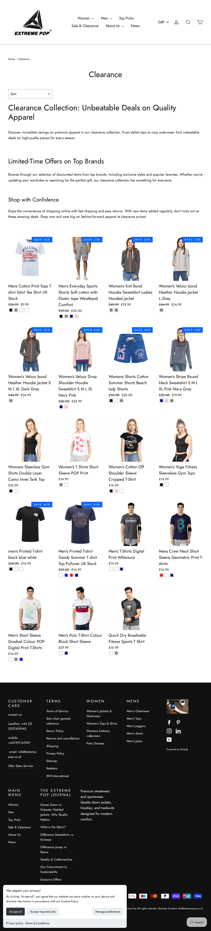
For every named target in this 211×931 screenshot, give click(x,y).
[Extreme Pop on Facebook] (169, 722)
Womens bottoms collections (98, 733)
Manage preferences (107, 912)
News (135, 26)
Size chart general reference (58, 721)
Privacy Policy (55, 753)
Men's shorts (135, 733)
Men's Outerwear (138, 711)
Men (105, 18)
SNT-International (57, 776)
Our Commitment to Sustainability (53, 869)
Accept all (15, 912)
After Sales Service (20, 766)
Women (84, 18)
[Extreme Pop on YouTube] (169, 739)
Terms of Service (57, 711)
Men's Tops (134, 718)
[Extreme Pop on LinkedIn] (178, 730)
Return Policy (54, 731)
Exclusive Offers (50, 879)
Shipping (52, 746)
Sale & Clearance (85, 26)
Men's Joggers (136, 726)
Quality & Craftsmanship (56, 859)
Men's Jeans (134, 741)
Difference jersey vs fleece (53, 849)
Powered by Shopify (177, 749)
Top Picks (126, 18)
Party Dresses (95, 743)
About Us (113, 26)
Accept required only (43, 912)
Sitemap (51, 761)
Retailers (51, 768)
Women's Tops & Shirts (102, 723)
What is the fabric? (53, 827)
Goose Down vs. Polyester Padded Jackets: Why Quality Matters (54, 812)
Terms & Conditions (37, 923)
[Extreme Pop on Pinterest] (178, 722)
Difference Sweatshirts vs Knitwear (56, 837)
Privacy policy (14, 923)
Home (11, 59)
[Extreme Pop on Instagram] (169, 730)
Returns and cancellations (63, 738)
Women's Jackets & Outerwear (99, 713)
